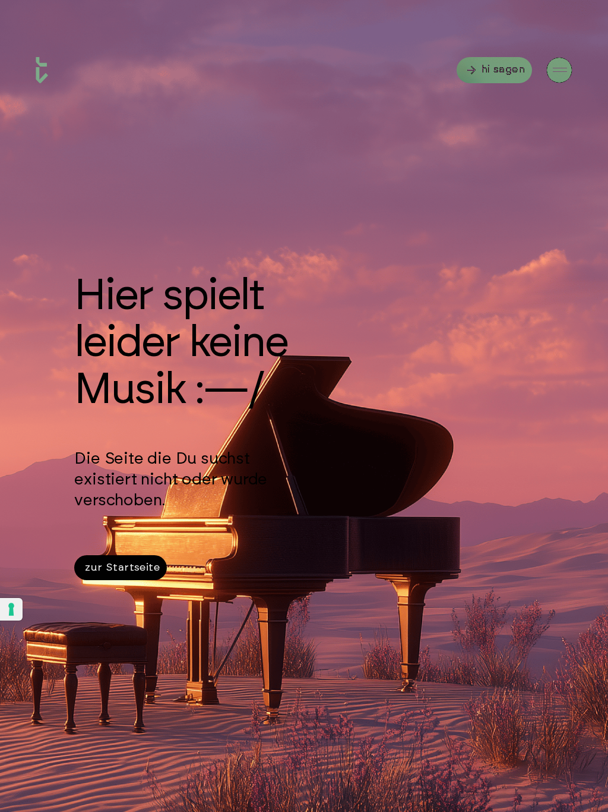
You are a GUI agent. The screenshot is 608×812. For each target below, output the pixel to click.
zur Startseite (122, 567)
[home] (42, 70)
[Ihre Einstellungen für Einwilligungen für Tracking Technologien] (11, 609)
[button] (559, 70)
